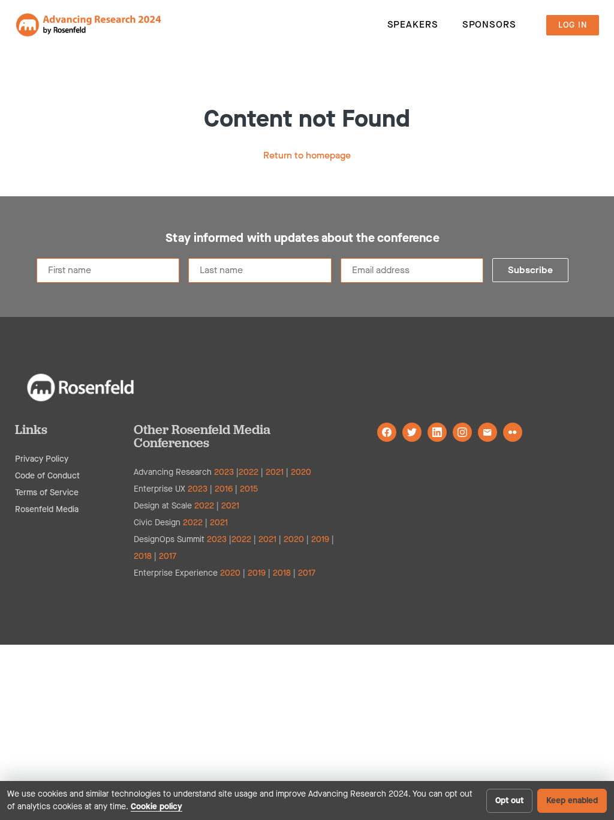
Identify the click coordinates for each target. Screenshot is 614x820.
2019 (320, 539)
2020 (301, 472)
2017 (167, 556)
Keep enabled (572, 800)
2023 (224, 472)
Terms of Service (47, 492)
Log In (572, 25)
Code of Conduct (47, 475)
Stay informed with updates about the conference (302, 238)
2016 (224, 489)
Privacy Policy (41, 459)
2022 (248, 472)
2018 (143, 556)
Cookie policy (156, 806)
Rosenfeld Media (47, 509)
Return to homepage (307, 155)
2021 (275, 472)
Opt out (509, 800)
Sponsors (489, 24)
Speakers (412, 24)
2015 (249, 489)
